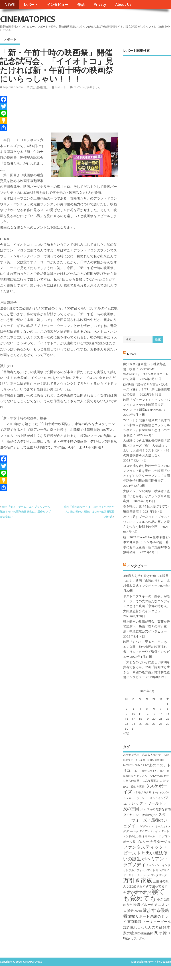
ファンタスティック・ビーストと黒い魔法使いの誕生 (145, 853)
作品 (81, 4)
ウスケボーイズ (145, 789)
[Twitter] (59, 106)
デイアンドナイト (150, 831)
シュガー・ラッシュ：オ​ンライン (143, 798)
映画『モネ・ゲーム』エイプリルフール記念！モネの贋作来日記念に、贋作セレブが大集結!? (25, 512)
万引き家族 (137, 880)
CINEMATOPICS (27, 19)
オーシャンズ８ (160, 792)
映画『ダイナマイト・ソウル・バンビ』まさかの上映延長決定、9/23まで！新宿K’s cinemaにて (146, 405)
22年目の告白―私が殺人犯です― (143, 755)
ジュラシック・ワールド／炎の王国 (145, 803)
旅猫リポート (139, 916)
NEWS (9, 4)
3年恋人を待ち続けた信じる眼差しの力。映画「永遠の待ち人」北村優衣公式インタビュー (146, 581)
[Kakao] (59, 120)
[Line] (59, 113)
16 (126, 719)
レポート (31, 4)
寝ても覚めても (144, 894)
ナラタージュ (160, 841)
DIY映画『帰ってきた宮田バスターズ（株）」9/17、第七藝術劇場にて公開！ (146, 389)
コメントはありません (87, 87)
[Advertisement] (147, 192)
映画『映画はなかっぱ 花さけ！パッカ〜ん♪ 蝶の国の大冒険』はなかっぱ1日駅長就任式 (89, 512)
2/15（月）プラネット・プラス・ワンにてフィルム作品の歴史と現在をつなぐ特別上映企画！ (146, 522)
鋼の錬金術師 (143, 933)
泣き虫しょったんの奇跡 (142, 927)
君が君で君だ (139, 892)
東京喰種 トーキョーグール (149, 921)
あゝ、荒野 (140, 770)
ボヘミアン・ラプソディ (145, 861)
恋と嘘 (138, 911)
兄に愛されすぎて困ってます (147, 886)
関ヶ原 (160, 932)
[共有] (59, 127)
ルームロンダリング (154, 875)
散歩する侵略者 (146, 913)
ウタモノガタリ (142, 792)
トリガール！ (149, 836)
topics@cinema (13, 87)
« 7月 (126, 733)
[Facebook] (59, 99)
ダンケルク (132, 831)
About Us (123, 4)
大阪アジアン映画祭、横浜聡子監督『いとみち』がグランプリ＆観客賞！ (146, 496)
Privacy (100, 4)
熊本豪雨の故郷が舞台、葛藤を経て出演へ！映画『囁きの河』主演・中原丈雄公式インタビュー (146, 626)
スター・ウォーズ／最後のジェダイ (145, 820)
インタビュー (57, 4)
